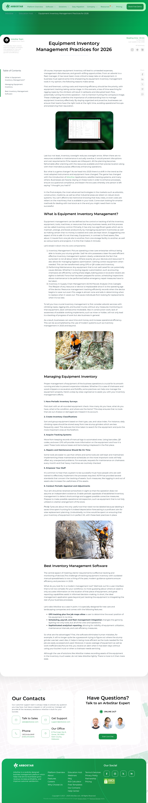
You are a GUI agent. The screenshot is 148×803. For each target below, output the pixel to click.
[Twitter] (123, 774)
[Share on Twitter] (142, 84)
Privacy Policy (91, 775)
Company (91, 7)
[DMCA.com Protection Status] (119, 781)
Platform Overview (35, 7)
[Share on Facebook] (142, 74)
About (51, 775)
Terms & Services (93, 772)
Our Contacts (74, 788)
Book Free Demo (135, 7)
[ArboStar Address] (45, 733)
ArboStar (71, 177)
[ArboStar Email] (16, 720)
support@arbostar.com (60, 722)
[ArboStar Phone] (16, 733)
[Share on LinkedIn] (142, 79)
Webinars (72, 775)
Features (52, 778)
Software (49, 7)
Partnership (90, 778)
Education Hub (75, 772)
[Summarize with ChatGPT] (132, 50)
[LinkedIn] (132, 774)
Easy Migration (78, 7)
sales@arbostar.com (30, 722)
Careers (51, 781)
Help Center (73, 791)
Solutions (63, 7)
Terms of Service (95, 798)
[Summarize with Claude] (142, 50)
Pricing (119, 7)
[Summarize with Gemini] (137, 50)
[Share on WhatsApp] (142, 94)
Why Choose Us (55, 785)
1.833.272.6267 (28, 737)
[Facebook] (107, 774)
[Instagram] (115, 774)
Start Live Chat (107, 736)
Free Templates (75, 785)
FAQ (70, 778)
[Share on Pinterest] (142, 89)
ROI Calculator (74, 781)
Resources (105, 7)
